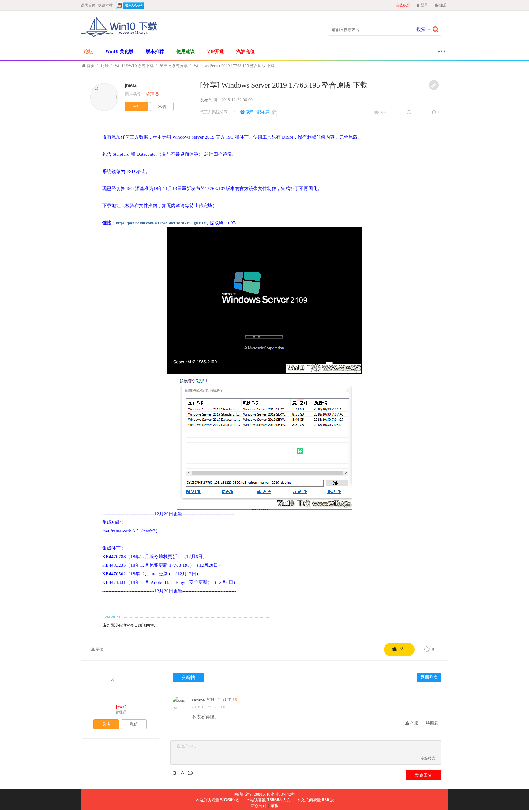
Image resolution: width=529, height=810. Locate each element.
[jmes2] (104, 97)
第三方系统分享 (174, 65)
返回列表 (429, 677)
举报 (99, 649)
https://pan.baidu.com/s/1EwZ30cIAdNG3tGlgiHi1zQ (162, 223)
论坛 (88, 51)
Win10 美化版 (119, 51)
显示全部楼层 (257, 112)
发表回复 (423, 775)
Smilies (190, 773)
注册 (443, 5)
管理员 (120, 712)
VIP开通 (215, 51)
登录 (424, 5)
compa (198, 699)
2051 (384, 112)
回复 (434, 723)
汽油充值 (245, 51)
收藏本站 (105, 5)
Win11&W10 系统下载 (134, 65)
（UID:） (231, 699)
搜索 (421, 29)
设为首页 (88, 5)
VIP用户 (214, 699)
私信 (162, 106)
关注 (137, 106)
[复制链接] (434, 85)
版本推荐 (155, 51)
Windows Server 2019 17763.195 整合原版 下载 (234, 65)
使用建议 (185, 51)
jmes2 (131, 85)
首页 (91, 65)
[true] (437, 29)
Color (182, 773)
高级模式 (428, 758)
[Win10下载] (119, 36)
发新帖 (188, 677)
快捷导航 (440, 52)
